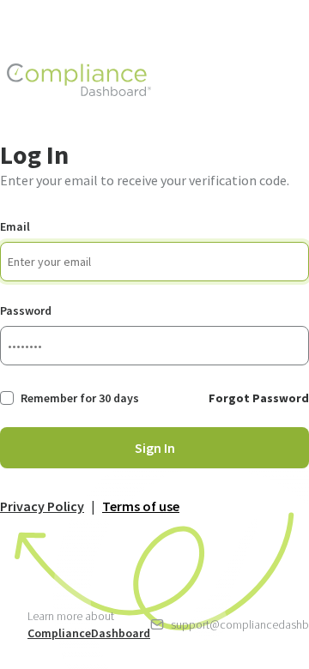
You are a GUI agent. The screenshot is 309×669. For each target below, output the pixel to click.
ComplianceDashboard (88, 633)
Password (26, 310)
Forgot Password (259, 398)
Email (15, 226)
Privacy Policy (42, 506)
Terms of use (140, 506)
